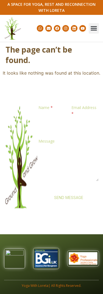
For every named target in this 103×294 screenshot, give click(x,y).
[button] (94, 28)
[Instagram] (65, 28)
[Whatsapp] (40, 28)
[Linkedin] (74, 28)
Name (45, 107)
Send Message (68, 197)
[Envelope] (48, 28)
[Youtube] (82, 28)
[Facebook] (57, 28)
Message (46, 141)
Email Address (83, 110)
